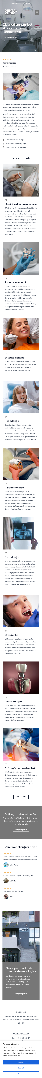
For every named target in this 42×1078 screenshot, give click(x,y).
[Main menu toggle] (37, 12)
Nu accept (21, 1074)
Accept (21, 1062)
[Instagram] (23, 1023)
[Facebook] (19, 1023)
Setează (21, 1068)
